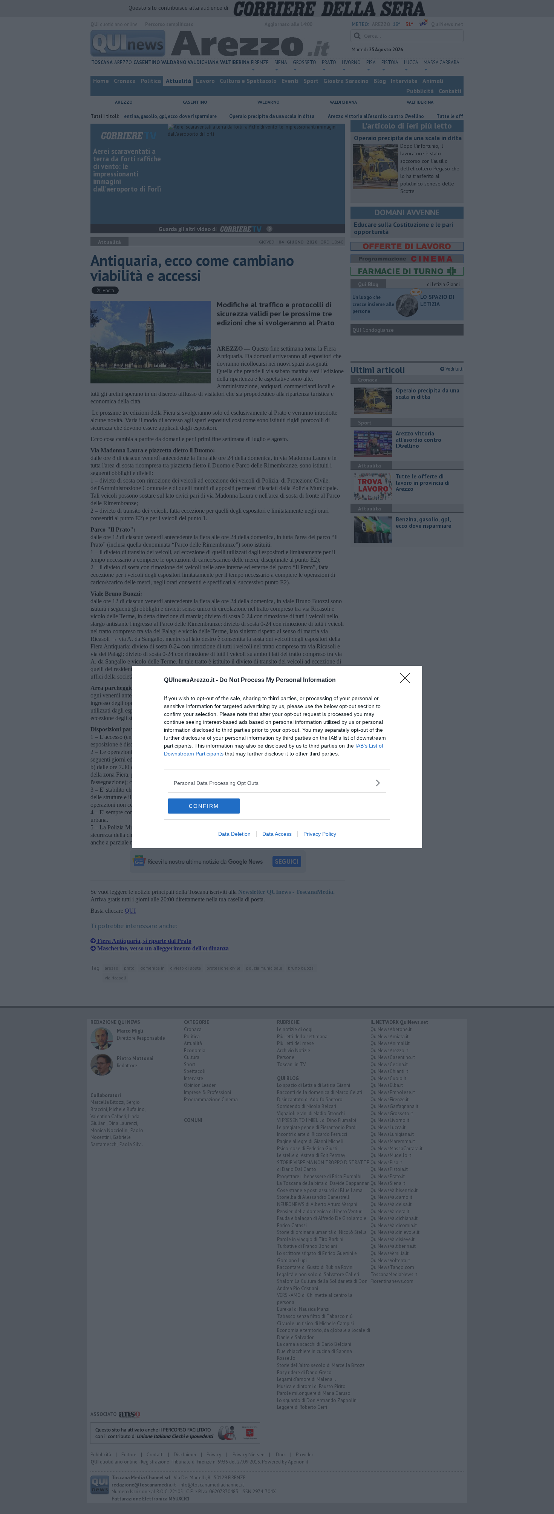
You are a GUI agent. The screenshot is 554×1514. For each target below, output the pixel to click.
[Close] (407, 680)
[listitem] (277, 783)
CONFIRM (204, 806)
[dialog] (277, 757)
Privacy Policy (319, 834)
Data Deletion (234, 834)
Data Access (277, 834)
